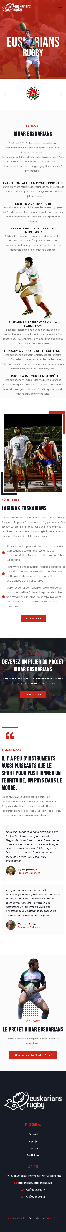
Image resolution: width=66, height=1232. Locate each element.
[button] (60, 8)
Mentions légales (17, 1218)
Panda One (52, 1218)
